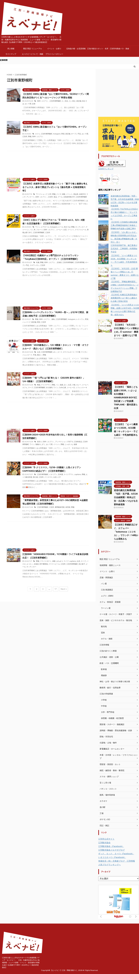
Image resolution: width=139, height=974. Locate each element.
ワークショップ (41, 194)
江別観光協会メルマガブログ (111, 850)
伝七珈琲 (49, 387)
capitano (77, 474)
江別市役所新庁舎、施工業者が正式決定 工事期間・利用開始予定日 (124, 248)
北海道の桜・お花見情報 (76, 48)
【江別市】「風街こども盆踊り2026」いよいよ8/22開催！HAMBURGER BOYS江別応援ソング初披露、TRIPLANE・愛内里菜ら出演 (126, 397)
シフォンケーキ (81, 387)
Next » (64, 589)
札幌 (37, 262)
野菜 (63, 134)
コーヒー (59, 230)
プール (60, 197)
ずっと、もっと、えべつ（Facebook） (116, 853)
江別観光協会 (104, 842)
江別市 (24, 136)
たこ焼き (65, 101)
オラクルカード (69, 352)
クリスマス (48, 477)
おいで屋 (28, 104)
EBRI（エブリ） (43, 101)
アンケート (30, 197)
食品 (55, 197)
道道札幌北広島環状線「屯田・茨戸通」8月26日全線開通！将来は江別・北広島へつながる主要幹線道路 (126, 497)
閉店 (38, 322)
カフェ (37, 134)
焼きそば (67, 227)
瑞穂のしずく (40, 444)
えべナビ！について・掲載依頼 (32, 55)
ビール (60, 227)
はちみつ (59, 561)
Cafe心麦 (62, 387)
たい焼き (72, 101)
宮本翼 (60, 474)
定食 (33, 104)
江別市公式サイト (106, 839)
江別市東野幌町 (55, 101)
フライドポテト (45, 561)
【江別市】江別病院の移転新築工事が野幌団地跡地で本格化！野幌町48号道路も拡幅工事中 (124, 225)
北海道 (59, 262)
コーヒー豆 (71, 387)
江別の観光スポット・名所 (97, 48)
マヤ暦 (77, 352)
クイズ (58, 194)
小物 (73, 385)
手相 (34, 355)
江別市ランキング (105, 169)
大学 (49, 194)
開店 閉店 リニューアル (32, 48)
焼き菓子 (82, 564)
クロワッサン (35, 265)
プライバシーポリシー (54, 54)
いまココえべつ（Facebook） (112, 857)
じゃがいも (69, 444)
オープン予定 (76, 134)
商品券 (75, 194)
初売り (39, 442)
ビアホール (45, 227)
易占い (39, 355)
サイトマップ (11, 54)
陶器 (38, 385)
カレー (78, 385)
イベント (69, 194)
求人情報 (10, 48)
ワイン (37, 227)
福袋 (61, 385)
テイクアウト (46, 385)
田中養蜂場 (44, 564)
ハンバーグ (26, 322)
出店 (65, 230)
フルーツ (39, 230)
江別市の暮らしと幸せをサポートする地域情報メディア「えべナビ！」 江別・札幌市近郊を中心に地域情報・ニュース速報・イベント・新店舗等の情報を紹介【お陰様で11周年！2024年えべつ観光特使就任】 (21, 962)
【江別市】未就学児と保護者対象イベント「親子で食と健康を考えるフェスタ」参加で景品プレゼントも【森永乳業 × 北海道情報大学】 (55, 187)
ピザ (59, 477)
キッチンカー (80, 227)
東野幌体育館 (60, 507)
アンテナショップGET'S (64, 442)
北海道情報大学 (69, 197)
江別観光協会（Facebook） (111, 846)
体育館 (67, 507)
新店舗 (78, 101)
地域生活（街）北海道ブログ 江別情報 (116, 861)
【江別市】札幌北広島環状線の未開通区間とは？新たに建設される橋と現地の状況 (124, 297)
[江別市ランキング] (111, 165)
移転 (53, 319)
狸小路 (35, 477)
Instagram (57, 134)
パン (31, 230)
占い (55, 352)
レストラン (80, 319)
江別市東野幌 (79, 262)
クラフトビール (80, 230)
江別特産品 (78, 442)
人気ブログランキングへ (109, 864)
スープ (30, 387)
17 (56, 589)
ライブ (66, 561)
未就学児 (82, 194)
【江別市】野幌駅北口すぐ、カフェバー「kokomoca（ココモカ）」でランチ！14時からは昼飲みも (126, 531)
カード (59, 352)
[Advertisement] (48, 164)
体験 (63, 194)
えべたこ (29, 564)
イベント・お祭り (54, 48)
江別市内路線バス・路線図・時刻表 (119, 49)
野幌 (29, 136)
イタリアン (53, 474)
